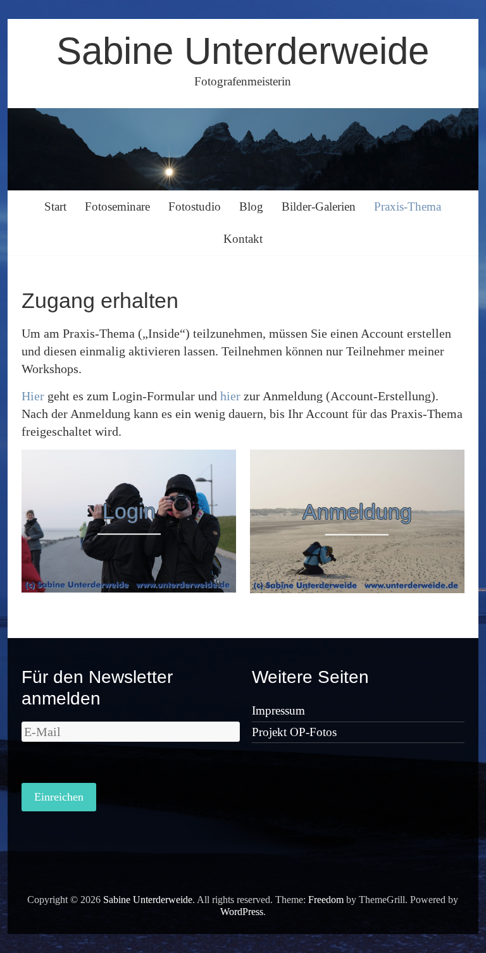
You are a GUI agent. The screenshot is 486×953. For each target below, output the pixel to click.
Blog (251, 206)
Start (55, 206)
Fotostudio (194, 206)
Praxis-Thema (407, 206)
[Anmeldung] (357, 458)
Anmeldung (357, 511)
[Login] (129, 458)
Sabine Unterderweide (242, 51)
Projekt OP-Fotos (294, 732)
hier (230, 396)
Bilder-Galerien (319, 206)
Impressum (278, 710)
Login (129, 511)
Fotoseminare (117, 206)
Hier (33, 396)
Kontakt (243, 238)
